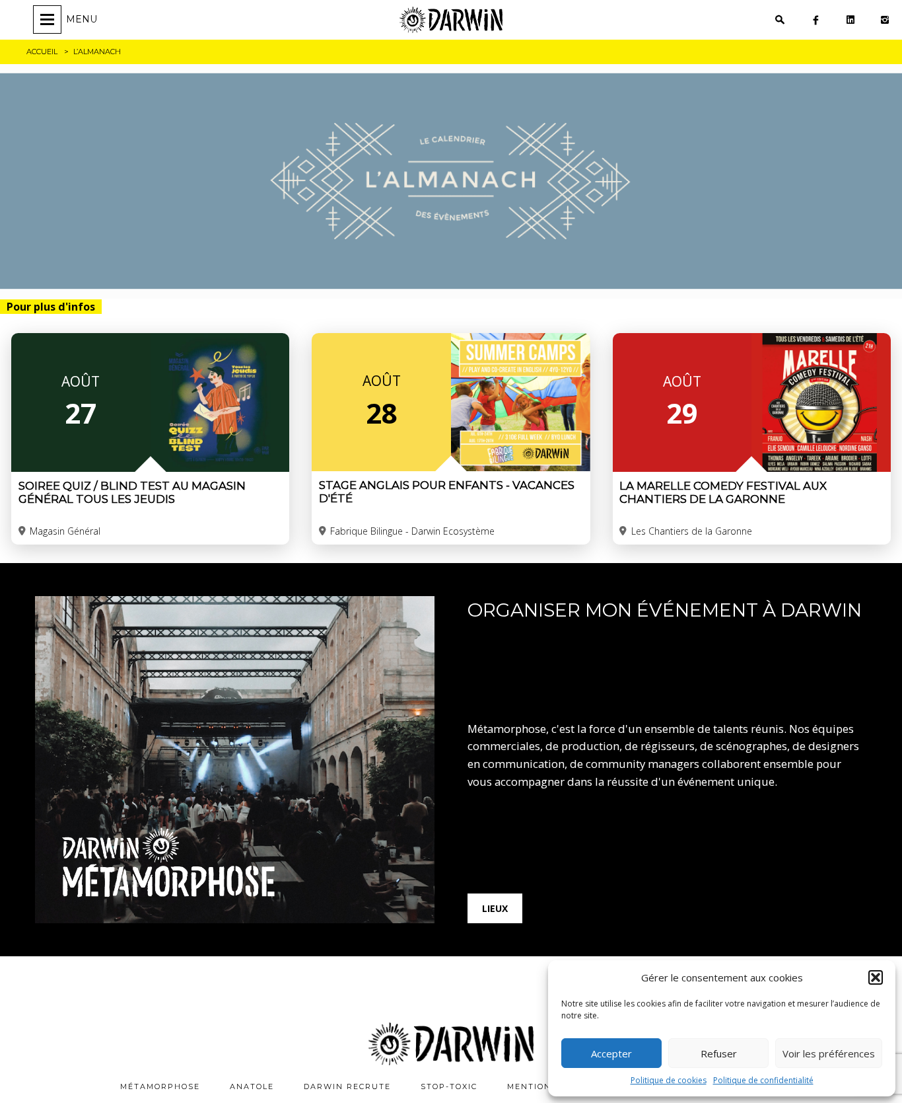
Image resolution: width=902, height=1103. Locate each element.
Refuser (719, 1053)
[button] (875, 977)
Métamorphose (160, 1086)
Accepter (611, 1053)
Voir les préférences (828, 1053)
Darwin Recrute (347, 1086)
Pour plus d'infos (51, 306)
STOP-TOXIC (449, 1086)
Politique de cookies (669, 1080)
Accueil (41, 51)
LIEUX (495, 908)
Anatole (252, 1086)
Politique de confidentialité (763, 1080)
